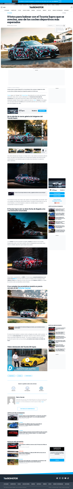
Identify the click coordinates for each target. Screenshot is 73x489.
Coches (19, 10)
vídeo (35, 100)
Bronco (49, 4)
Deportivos (11, 375)
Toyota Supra (25, 95)
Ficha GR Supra (57, 193)
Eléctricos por (7, 3)
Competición (13, 10)
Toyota (8, 95)
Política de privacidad (65, 487)
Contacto (50, 487)
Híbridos (44, 10)
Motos (49, 10)
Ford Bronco (16, 4)
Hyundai (29, 4)
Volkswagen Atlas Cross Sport (37, 4)
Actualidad (7, 10)
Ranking (33, 10)
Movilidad (66, 10)
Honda (45, 4)
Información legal (55, 487)
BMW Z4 (15, 278)
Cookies (60, 487)
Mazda (53, 4)
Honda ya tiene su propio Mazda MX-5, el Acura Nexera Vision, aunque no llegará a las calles (26, 89)
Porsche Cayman (24, 288)
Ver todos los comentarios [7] (27, 408)
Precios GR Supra (57, 199)
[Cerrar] (64, 28)
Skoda (21, 4)
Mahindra (25, 4)
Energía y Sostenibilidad (58, 10)
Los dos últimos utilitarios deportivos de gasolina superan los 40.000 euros (22, 91)
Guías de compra (26, 10)
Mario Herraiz (11, 25)
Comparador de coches (57, 201)
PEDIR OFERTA (42, 110)
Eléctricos (39, 10)
